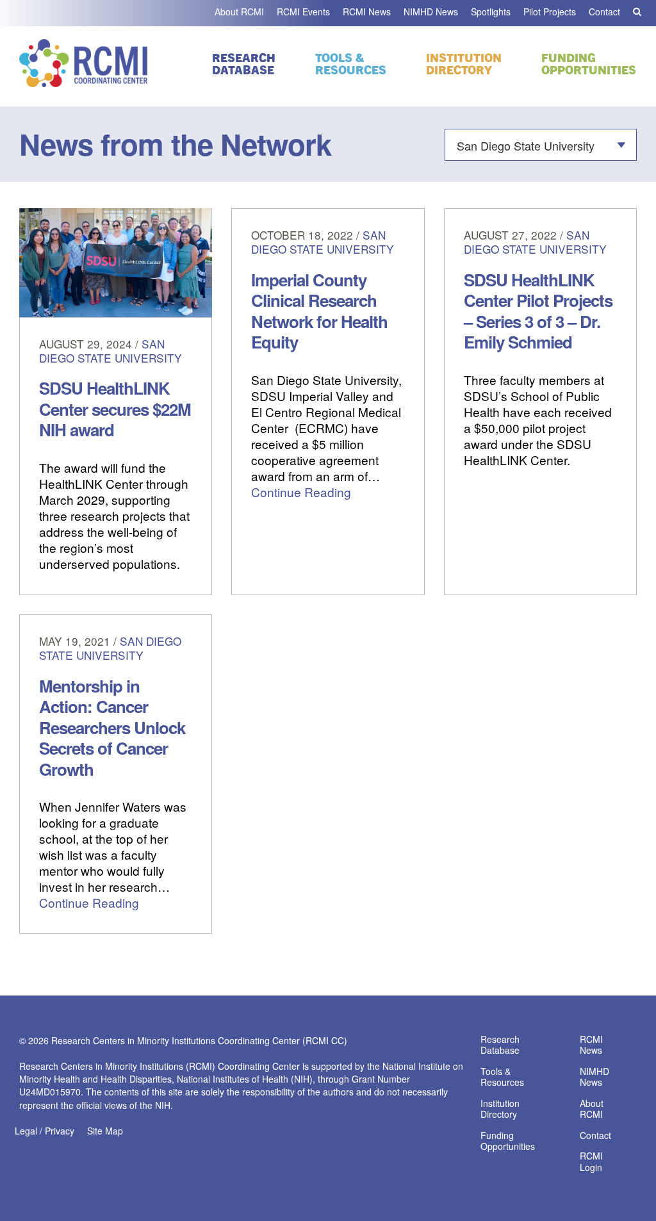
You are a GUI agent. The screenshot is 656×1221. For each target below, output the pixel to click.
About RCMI (239, 11)
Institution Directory (464, 63)
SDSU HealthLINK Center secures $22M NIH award (115, 408)
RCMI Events (303, 11)
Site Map (105, 1130)
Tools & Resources (350, 63)
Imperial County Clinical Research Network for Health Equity (319, 311)
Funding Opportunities (588, 63)
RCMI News (367, 11)
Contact (604, 11)
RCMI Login (591, 1162)
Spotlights (491, 11)
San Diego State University (110, 351)
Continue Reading (301, 491)
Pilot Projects (549, 11)
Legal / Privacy (44, 1130)
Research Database (243, 63)
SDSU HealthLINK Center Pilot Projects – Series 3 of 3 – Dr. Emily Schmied (538, 311)
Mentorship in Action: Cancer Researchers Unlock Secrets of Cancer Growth (112, 727)
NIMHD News (431, 11)
